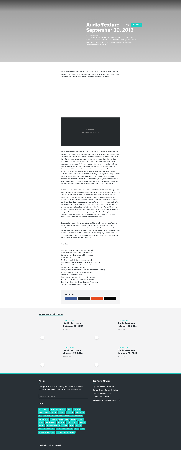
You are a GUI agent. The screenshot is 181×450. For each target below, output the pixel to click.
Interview (61, 422)
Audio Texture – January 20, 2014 (127, 351)
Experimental (43, 419)
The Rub (59, 432)
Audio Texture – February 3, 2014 (127, 324)
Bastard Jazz (60, 409)
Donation (137, 25)
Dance (54, 412)
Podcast (42, 429)
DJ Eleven (70, 412)
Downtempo (80, 412)
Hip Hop (80, 419)
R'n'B (58, 429)
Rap (63, 429)
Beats (69, 409)
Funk (61, 419)
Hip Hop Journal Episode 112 (103, 387)
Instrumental (50, 422)
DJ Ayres (61, 412)
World (72, 432)
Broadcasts (105, 25)
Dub (40, 416)
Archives (117, 25)
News (71, 425)
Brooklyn (77, 409)
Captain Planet (44, 412)
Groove (73, 419)
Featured (54, 419)
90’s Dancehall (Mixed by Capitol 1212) (106, 400)
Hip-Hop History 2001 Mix (102, 393)
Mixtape (64, 425)
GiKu (66, 419)
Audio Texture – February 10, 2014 (73, 324)
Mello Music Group (53, 425)
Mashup (41, 425)
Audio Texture (92, 20)
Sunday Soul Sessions (101, 397)
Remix (76, 429)
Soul (82, 429)
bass (52, 409)
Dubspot (47, 416)
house (41, 422)
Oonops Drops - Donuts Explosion (105, 390)
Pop (48, 429)
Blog (127, 25)
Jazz (68, 422)
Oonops (78, 425)
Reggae (69, 429)
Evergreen (78, 416)
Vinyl (66, 432)
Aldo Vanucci (43, 409)
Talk (52, 432)
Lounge (82, 422)
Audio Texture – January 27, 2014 (73, 351)
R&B (53, 429)
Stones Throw (44, 432)
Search (85, 396)
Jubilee (74, 422)
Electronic (69, 416)
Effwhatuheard (57, 416)
